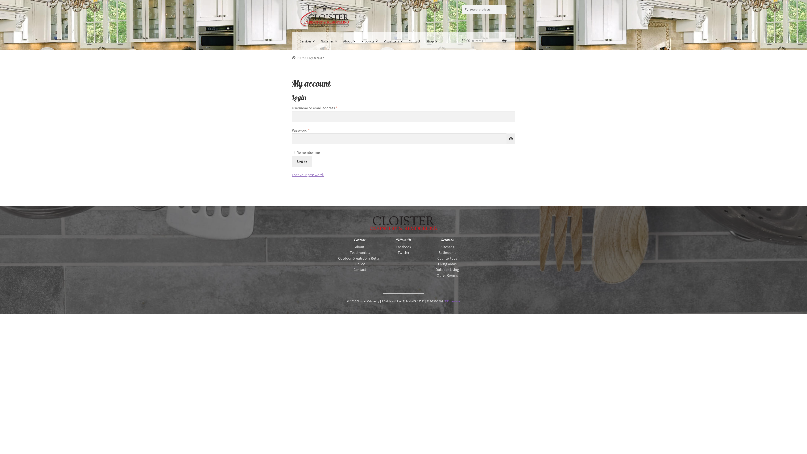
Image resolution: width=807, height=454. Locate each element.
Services (305, 41)
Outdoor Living (447, 269)
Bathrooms (447, 252)
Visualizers (391, 41)
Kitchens (447, 247)
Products (367, 41)
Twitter (403, 252)
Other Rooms (447, 275)
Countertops (447, 258)
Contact (415, 41)
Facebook (403, 247)
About (347, 41)
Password (308, 130)
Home (301, 58)
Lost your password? (308, 175)
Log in (302, 161)
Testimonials (360, 252)
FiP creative (452, 301)
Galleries (327, 41)
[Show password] (510, 138)
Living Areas (447, 264)
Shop (430, 41)
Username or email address (322, 108)
